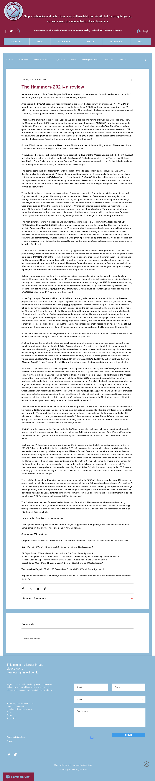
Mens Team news (41, 59)
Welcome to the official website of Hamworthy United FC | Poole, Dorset (78, 30)
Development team (90, 59)
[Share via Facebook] (22, 588)
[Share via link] (45, 588)
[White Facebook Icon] (6, 31)
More (121, 59)
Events (73, 59)
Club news (23, 59)
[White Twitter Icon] (11, 31)
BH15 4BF (11, 718)
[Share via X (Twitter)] (30, 588)
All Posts (9, 59)
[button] (18, 31)
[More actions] (132, 79)
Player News (59, 59)
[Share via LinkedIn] (37, 588)
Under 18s (108, 59)
